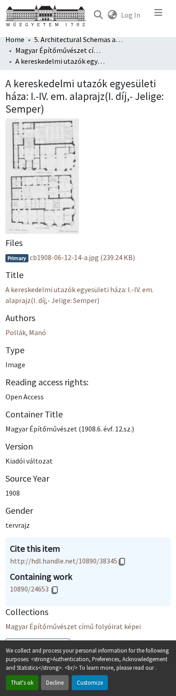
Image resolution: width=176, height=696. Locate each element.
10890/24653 (30, 588)
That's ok (22, 682)
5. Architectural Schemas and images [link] (79, 39)
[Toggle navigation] (158, 15)
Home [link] (14, 39)
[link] (88, 257)
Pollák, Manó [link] (25, 332)
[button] (98, 14)
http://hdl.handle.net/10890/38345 (63, 560)
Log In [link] (130, 14)
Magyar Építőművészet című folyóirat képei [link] (60, 50)
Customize (90, 682)
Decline (55, 682)
